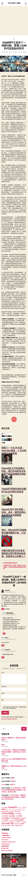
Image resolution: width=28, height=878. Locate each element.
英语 (6, 825)
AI (14, 38)
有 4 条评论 (23, 52)
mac (7, 809)
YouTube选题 (23, 821)
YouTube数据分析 (5, 818)
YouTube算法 (19, 820)
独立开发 (3, 825)
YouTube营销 (3, 821)
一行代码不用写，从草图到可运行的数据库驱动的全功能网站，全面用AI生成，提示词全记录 (13, 752)
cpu (19, 807)
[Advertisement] (14, 21)
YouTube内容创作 (7, 813)
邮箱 (3, 693)
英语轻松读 (4, 833)
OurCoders (4, 839)
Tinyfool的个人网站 (14, 3)
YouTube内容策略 (18, 813)
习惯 (2, 823)
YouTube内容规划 (4, 815)
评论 (3, 672)
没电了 (3, 745)
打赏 (14, 419)
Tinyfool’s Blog (6, 837)
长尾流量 (16, 825)
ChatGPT (12, 807)
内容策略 (7, 823)
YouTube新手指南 (14, 818)
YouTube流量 (4, 820)
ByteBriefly (4, 848)
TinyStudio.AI (5, 844)
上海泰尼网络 (5, 835)
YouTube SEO (4, 811)
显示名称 (4, 686)
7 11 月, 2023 (14, 52)
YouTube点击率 (11, 820)
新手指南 (22, 823)
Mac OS (10, 809)
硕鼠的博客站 (5, 846)
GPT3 (3, 810)
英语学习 (9, 825)
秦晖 (13, 778)
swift (15, 809)
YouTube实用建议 (19, 815)
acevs (3, 784)
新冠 (19, 823)
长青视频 (20, 825)
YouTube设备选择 (10, 821)
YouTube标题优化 (23, 818)
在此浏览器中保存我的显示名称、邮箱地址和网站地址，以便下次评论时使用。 (14, 707)
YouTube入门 (17, 811)
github (24, 807)
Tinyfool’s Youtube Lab (8, 842)
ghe (21, 807)
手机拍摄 (16, 823)
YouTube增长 (12, 815)
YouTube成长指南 (19, 816)
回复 (3, 608)
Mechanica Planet (6, 850)
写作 (12, 824)
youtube (23, 809)
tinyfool (6, 52)
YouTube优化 (11, 811)
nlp (13, 809)
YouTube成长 (12, 816)
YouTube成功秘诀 (4, 816)
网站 (2, 700)
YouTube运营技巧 (17, 821)
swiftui (19, 809)
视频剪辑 (12, 825)
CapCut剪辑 (4, 807)
